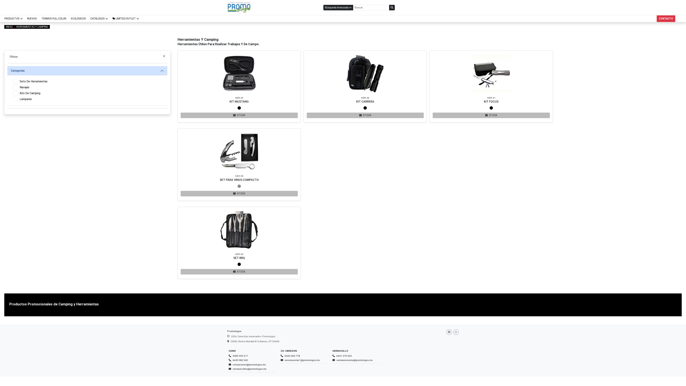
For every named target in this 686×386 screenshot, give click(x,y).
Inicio (9, 26)
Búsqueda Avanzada (337, 7)
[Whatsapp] (456, 332)
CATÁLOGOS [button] (97, 18)
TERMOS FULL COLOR (53, 18)
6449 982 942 (240, 360)
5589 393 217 (240, 355)
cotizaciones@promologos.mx (249, 364)
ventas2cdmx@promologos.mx (250, 368)
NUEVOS (32, 18)
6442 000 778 (292, 355)
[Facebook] (449, 332)
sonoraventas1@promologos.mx (302, 360)
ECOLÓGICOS (78, 18)
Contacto (666, 18)
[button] (125, 18)
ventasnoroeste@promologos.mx (354, 360)
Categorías (18, 70)
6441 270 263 (344, 355)
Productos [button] (11, 18)
